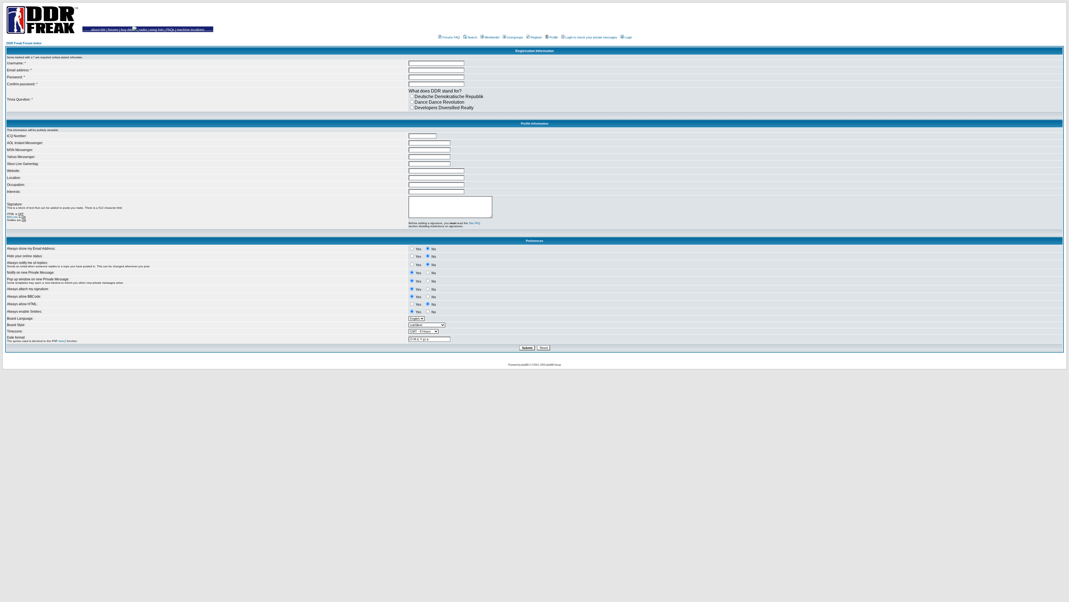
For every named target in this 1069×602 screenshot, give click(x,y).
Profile (554, 37)
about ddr (98, 30)
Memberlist (492, 37)
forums (113, 30)
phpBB (525, 364)
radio (143, 30)
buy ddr (126, 30)
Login (628, 37)
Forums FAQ (451, 37)
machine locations (190, 30)
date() (62, 341)
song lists (156, 30)
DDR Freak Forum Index (23, 43)
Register (536, 37)
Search (472, 37)
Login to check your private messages (591, 37)
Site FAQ (474, 223)
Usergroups (515, 37)
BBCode (12, 217)
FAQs (170, 30)
